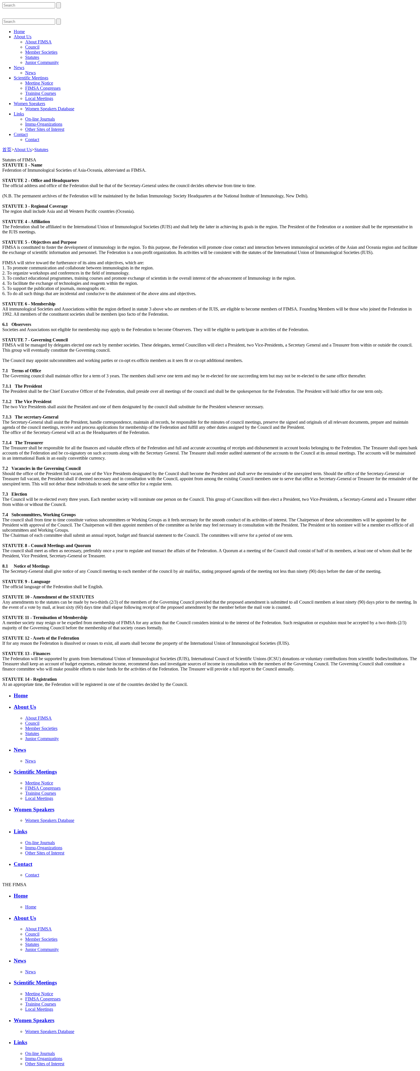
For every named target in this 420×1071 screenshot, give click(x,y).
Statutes (32, 57)
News (19, 67)
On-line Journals (40, 119)
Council (32, 47)
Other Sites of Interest (44, 129)
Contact (21, 134)
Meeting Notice (39, 83)
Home (19, 31)
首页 (6, 149)
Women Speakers (29, 103)
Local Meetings (39, 98)
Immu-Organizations (43, 124)
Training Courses (40, 93)
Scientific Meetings (31, 77)
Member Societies (41, 52)
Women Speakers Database (49, 108)
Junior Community (42, 62)
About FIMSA (38, 41)
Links (19, 113)
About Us (22, 36)
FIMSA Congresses (43, 88)
